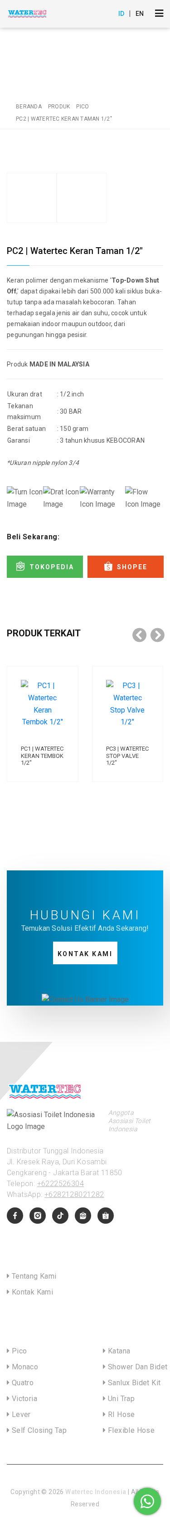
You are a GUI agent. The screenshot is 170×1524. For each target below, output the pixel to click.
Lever (20, 1414)
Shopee (132, 567)
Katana (118, 1351)
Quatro (22, 1382)
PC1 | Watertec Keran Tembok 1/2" (42, 755)
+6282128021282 (74, 1194)
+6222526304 (60, 1183)
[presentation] (139, 635)
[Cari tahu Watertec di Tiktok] (60, 1215)
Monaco (24, 1367)
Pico (82, 106)
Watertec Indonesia (95, 1491)
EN (140, 13)
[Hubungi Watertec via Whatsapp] (147, 1501)
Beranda (29, 106)
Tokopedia (51, 567)
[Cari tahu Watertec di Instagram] (37, 1215)
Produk (59, 106)
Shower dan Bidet (136, 1367)
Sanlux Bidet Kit (133, 1382)
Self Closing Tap (38, 1430)
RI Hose (120, 1414)
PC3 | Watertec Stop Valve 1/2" (127, 755)
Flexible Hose (130, 1430)
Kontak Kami (85, 953)
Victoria (23, 1398)
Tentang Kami (33, 1276)
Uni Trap (120, 1398)
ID (121, 13)
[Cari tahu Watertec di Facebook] (15, 1215)
